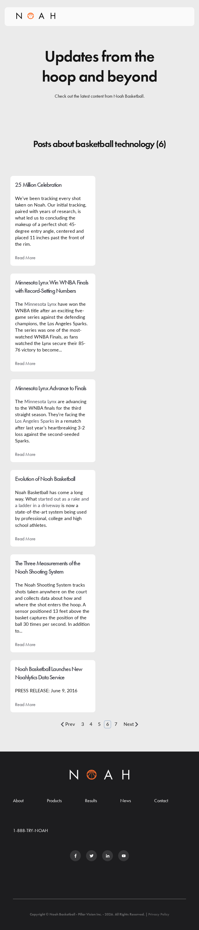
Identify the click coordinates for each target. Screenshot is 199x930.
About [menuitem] (18, 800)
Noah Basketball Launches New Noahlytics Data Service (48, 673)
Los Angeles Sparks (34, 421)
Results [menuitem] (91, 800)
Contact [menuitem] (161, 800)
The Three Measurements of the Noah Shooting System (47, 567)
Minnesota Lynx (40, 304)
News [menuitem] (125, 800)
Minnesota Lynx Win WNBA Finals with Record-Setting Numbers (51, 286)
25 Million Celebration (38, 185)
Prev (70, 724)
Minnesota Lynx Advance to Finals (52, 388)
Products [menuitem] (54, 800)
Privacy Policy (158, 914)
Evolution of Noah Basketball (45, 479)
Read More (25, 258)
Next (129, 724)
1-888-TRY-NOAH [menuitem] (30, 830)
